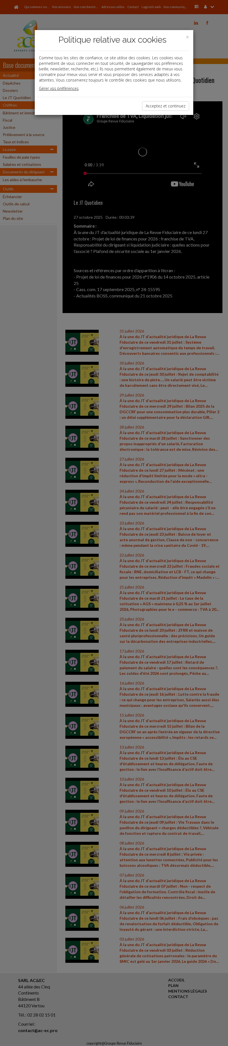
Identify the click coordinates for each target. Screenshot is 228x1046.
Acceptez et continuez (165, 106)
